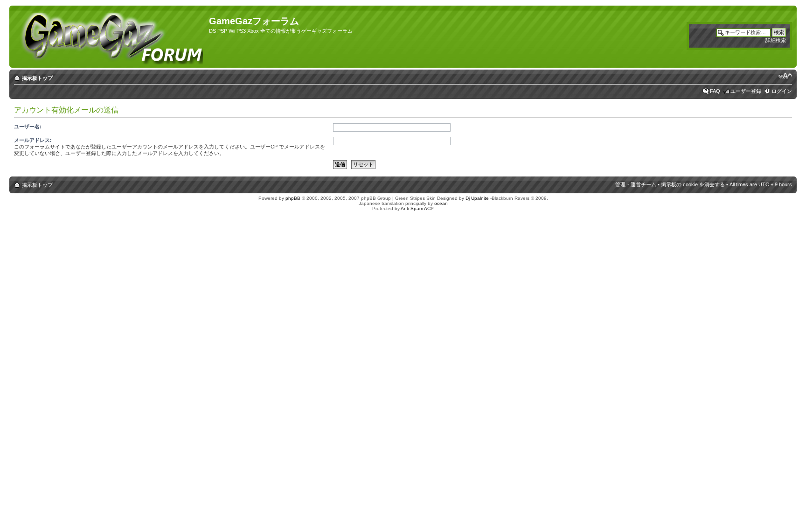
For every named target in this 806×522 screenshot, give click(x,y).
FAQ (715, 91)
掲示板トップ (37, 78)
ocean (441, 203)
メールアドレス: (33, 140)
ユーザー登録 (745, 91)
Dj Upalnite (477, 198)
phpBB (292, 198)
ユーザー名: (28, 126)
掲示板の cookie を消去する (693, 184)
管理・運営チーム (635, 184)
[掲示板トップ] (110, 36)
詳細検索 (775, 40)
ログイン (781, 91)
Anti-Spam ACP (417, 208)
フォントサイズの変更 (785, 76)
